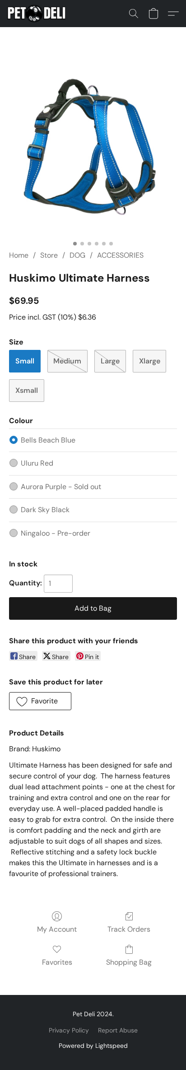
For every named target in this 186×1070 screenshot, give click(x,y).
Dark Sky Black (45, 509)
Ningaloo (55, 533)
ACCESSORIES (120, 255)
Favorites (57, 962)
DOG (77, 255)
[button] (38, 13)
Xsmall (26, 390)
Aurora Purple (61, 486)
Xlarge (149, 361)
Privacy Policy (69, 1030)
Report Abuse (118, 1030)
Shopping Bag (129, 962)
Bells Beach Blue (48, 440)
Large (110, 361)
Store (49, 255)
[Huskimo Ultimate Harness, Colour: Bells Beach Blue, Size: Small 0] (93, 149)
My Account (57, 929)
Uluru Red (37, 463)
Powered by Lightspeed (93, 1046)
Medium (67, 361)
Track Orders (128, 929)
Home (18, 255)
